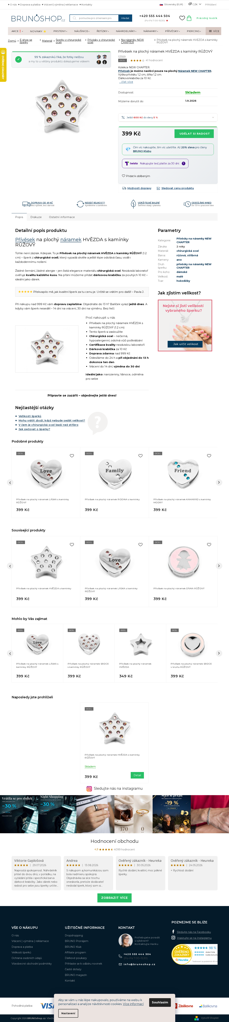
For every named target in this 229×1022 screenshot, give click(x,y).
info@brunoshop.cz (140, 964)
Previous (10, 566)
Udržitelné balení (149, 203)
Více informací (133, 1004)
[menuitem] (17, 31)
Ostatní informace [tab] (62, 217)
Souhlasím (160, 1002)
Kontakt (70, 980)
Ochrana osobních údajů (27, 958)
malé (180, 276)
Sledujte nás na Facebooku (194, 932)
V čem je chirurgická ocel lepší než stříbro (49, 424)
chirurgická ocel (188, 251)
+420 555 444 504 (137, 954)
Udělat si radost (195, 133)
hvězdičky (183, 281)
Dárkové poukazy (76, 958)
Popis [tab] (19, 217)
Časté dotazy (73, 969)
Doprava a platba (30, 4)
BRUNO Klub (73, 946)
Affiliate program (75, 952)
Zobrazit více (114, 898)
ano (179, 259)
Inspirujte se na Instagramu (194, 938)
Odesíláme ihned (202, 203)
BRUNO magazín (76, 975)
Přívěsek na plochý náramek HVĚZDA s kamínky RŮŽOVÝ (112, 756)
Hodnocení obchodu (114, 841)
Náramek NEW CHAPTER (194, 71)
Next (219, 566)
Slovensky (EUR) (173, 4)
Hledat (125, 18)
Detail (137, 775)
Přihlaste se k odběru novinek (83, 963)
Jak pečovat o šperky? (34, 429)
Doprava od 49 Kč (42, 203)
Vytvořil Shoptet (210, 1017)
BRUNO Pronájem (76, 941)
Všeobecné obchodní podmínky (32, 963)
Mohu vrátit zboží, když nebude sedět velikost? (52, 420)
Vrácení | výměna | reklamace (61, 4)
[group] (37, 653)
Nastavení (68, 1013)
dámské (182, 272)
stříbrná (192, 255)
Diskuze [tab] (36, 217)
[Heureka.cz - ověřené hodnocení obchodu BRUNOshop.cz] (198, 954)
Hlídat (175, 188)
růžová (181, 255)
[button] (37, 675)
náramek (70, 239)
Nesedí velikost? (95, 203)
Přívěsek (124, 71)
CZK (195, 4)
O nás (13, 4)
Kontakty (86, 4)
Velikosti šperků (30, 416)
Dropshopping (74, 935)
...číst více (126, 81)
